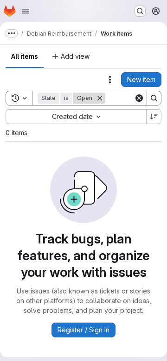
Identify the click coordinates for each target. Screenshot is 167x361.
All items (24, 56)
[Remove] (99, 98)
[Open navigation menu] (25, 11)
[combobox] (76, 116)
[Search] (154, 98)
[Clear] (139, 98)
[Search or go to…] (140, 11)
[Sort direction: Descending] (154, 116)
